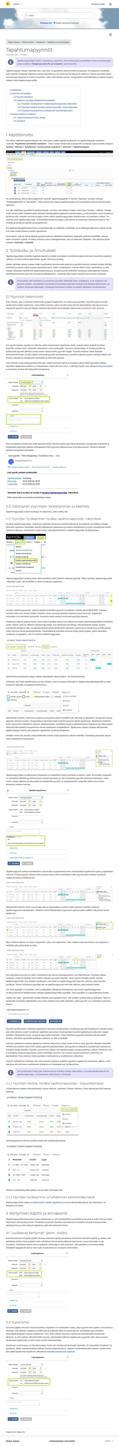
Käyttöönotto (15, 90)
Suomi (17, 4)
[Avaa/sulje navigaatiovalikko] (110, 4)
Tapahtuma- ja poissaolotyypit (58, 42)
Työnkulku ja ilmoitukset (20, 93)
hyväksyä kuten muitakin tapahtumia (46, 1202)
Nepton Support (14, 42)
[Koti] (8, 5)
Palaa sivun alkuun (14, 1432)
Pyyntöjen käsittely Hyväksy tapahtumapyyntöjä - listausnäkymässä (47, 107)
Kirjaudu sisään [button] (98, 4)
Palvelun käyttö (27, 42)
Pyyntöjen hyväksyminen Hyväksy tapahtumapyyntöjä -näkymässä (47, 104)
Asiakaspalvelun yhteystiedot (62, 1441)
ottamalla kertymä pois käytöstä (60, 1352)
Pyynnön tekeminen (23, 97)
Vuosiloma (19, 121)
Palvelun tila (46, 23)
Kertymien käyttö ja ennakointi (23, 114)
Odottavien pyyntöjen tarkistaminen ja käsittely (34, 100)
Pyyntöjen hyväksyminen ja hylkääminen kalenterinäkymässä (45, 111)
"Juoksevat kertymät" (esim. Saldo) (29, 118)
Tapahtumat (40, 42)
